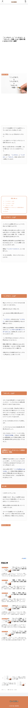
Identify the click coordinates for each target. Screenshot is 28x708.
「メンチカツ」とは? (9, 201)
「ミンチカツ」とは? (9, 203)
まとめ (6, 211)
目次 (12, 198)
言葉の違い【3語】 (6, 525)
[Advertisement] (14, 20)
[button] (25, 393)
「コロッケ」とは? (9, 205)
